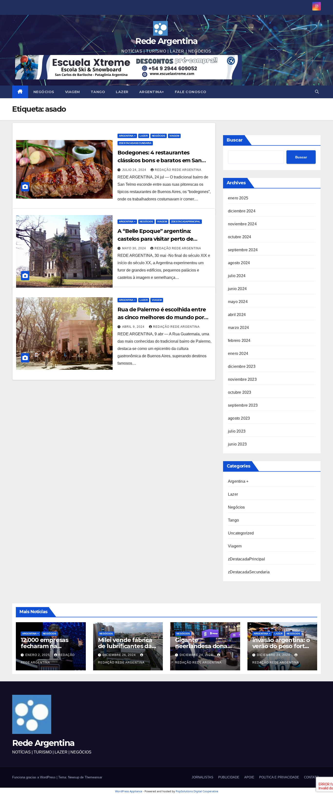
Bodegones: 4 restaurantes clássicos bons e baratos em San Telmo (160, 160)
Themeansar (93, 777)
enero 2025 (238, 198)
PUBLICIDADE (228, 777)
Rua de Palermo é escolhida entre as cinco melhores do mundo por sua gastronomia (162, 317)
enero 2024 (238, 353)
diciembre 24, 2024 (197, 655)
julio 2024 (236, 276)
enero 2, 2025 (38, 655)
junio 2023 (237, 444)
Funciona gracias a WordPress (34, 777)
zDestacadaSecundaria (135, 143)
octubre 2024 (239, 237)
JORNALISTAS (202, 777)
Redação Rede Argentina (178, 170)
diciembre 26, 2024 (120, 655)
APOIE (249, 777)
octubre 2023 (239, 392)
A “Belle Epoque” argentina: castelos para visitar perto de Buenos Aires (155, 239)
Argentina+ (151, 92)
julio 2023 (236, 431)
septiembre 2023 (243, 405)
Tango (98, 92)
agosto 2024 (239, 263)
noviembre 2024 (242, 224)
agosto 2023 (239, 418)
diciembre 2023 (241, 366)
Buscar (235, 140)
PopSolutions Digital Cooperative (197, 791)
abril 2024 (237, 315)
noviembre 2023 (242, 379)
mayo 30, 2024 (134, 248)
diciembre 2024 (241, 211)
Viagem (72, 92)
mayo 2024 (238, 302)
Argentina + (127, 135)
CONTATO (311, 777)
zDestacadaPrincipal (185, 221)
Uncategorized (241, 533)
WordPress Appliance (128, 791)
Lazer (122, 92)
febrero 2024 (239, 340)
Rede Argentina (166, 41)
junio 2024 (237, 289)
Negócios (43, 92)
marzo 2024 (238, 328)
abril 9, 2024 (134, 326)
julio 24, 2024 (134, 170)
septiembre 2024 (243, 250)
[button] (317, 92)
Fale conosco (190, 92)
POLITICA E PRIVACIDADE (279, 777)
